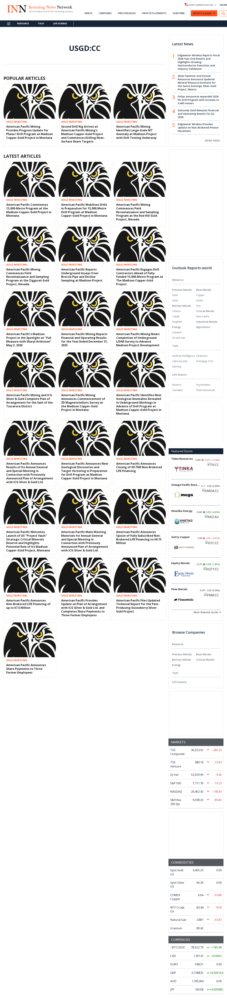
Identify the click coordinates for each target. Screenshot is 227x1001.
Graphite (177, 321)
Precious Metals (182, 289)
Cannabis (177, 390)
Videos (88, 13)
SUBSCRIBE (179, 13)
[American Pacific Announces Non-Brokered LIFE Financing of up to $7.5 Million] (30, 575)
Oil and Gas (178, 337)
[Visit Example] (223, 13)
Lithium (176, 311)
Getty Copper (180, 537)
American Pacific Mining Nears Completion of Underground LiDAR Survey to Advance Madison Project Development (138, 339)
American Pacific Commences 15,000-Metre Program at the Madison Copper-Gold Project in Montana (28, 210)
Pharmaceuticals (205, 390)
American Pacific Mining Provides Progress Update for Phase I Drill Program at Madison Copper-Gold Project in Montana (29, 132)
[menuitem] (184, 295)
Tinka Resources (182, 458)
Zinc (198, 305)
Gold (175, 295)
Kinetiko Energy (181, 511)
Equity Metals (180, 563)
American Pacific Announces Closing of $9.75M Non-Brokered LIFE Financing (139, 467)
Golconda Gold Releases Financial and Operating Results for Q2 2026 (198, 114)
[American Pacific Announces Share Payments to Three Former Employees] (30, 639)
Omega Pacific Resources (185, 484)
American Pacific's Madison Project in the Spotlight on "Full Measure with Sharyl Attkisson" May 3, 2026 (28, 339)
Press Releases (127, 13)
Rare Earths (202, 316)
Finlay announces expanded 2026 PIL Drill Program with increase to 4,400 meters (198, 100)
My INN (223, 4)
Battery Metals (181, 305)
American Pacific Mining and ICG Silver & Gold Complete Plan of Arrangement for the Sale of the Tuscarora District (29, 400)
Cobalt (176, 316)
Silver (175, 300)
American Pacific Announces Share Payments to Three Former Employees (26, 668)
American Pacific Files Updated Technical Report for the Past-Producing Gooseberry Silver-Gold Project (138, 605)
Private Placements (154, 13)
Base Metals (203, 289)
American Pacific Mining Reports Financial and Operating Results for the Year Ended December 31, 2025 (84, 339)
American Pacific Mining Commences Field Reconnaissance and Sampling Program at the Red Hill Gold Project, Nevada (137, 212)
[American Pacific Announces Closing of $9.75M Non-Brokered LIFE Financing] (140, 438)
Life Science (60, 23)
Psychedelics (203, 384)
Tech (41, 23)
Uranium (177, 332)
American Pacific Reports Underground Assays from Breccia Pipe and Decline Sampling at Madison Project (82, 274)
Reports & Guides (202, 13)
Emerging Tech (204, 361)
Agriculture (203, 327)
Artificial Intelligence (183, 355)
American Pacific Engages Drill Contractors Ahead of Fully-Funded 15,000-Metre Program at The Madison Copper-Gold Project (139, 276)
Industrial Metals (206, 321)
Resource (23, 23)
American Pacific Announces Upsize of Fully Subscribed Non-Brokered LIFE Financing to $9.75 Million (138, 537)
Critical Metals (205, 311)
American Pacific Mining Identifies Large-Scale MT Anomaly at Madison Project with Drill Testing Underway (136, 132)
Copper (200, 295)
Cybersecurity (180, 361)
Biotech (176, 384)
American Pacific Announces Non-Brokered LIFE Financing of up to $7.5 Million (28, 604)
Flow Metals (179, 589)
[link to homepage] (16, 8)
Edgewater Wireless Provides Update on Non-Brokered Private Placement (198, 127)
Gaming (176, 366)
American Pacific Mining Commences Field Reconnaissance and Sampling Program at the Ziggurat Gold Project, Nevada (27, 276)
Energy (176, 327)
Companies (105, 13)
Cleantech (201, 355)
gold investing (16, 122)
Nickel (199, 300)
